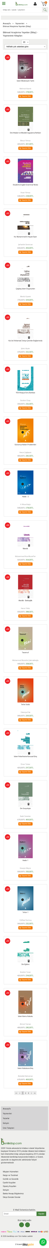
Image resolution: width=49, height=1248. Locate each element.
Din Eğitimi (25, 964)
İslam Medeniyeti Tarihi (25, 81)
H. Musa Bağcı (25, 504)
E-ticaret (18, 1244)
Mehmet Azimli (25, 89)
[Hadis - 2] (25, 472)
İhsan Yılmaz (25, 193)
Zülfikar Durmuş (25, 920)
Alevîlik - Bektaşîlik (25, 601)
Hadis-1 (25, 860)
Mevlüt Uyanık (25, 297)
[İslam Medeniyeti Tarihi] (25, 56)
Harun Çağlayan (25, 452)
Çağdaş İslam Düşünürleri (25, 289)
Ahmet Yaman (25, 1024)
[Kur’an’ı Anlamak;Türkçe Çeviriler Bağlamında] (25, 316)
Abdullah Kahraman (25, 1076)
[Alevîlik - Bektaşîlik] (25, 576)
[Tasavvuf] (25, 628)
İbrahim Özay (25, 400)
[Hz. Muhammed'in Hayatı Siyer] (25, 212)
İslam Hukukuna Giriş (25, 1068)
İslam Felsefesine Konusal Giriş (25, 756)
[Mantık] (25, 524)
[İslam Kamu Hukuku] (25, 991)
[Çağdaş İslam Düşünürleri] (25, 264)
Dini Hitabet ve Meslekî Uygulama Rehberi (25, 133)
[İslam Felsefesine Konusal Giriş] (25, 732)
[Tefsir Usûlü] (25, 680)
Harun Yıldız (25, 608)
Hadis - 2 (25, 497)
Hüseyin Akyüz (25, 868)
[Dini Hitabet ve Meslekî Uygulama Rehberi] (25, 108)
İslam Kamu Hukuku (25, 1016)
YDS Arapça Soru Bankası (25, 393)
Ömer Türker (25, 764)
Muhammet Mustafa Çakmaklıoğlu (25, 660)
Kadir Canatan (25, 816)
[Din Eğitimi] (25, 939)
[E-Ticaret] (28, 1244)
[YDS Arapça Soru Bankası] (25, 368)
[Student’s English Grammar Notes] (25, 160)
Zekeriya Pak (25, 712)
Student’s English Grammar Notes (25, 185)
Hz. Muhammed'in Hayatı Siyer (25, 237)
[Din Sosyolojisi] (25, 784)
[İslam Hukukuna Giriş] (25, 1043)
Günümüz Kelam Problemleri (25, 445)
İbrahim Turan (25, 972)
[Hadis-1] (25, 836)
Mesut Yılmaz (25, 141)
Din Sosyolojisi (25, 808)
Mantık (25, 549)
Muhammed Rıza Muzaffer (25, 556)
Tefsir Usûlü (25, 704)
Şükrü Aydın (25, 348)
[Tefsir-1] (25, 887)
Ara (45, 9)
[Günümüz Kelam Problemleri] (25, 420)
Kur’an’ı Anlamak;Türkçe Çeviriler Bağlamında (25, 341)
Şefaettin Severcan (25, 245)
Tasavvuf (25, 652)
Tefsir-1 (25, 912)
